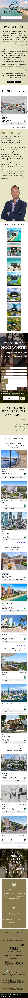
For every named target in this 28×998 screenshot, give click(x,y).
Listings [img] (10, 932)
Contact (21, 934)
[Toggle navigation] (26, 2)
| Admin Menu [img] (18, 951)
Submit (22, 398)
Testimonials (14, 934)
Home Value (16, 932)
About (21, 932)
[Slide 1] (3, 433)
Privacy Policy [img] (19, 394)
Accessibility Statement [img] (14, 942)
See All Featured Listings (19, 127)
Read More (23, 419)
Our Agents (7, 934)
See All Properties (21, 542)
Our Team (10, 82)
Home (6, 932)
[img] (10, 951)
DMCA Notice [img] (6, 940)
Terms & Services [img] (14, 940)
